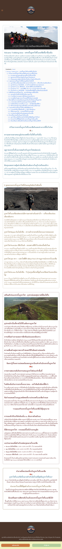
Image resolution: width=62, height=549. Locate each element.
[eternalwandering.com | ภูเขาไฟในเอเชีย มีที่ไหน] (31, 10)
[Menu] (2, 10)
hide (14, 69)
